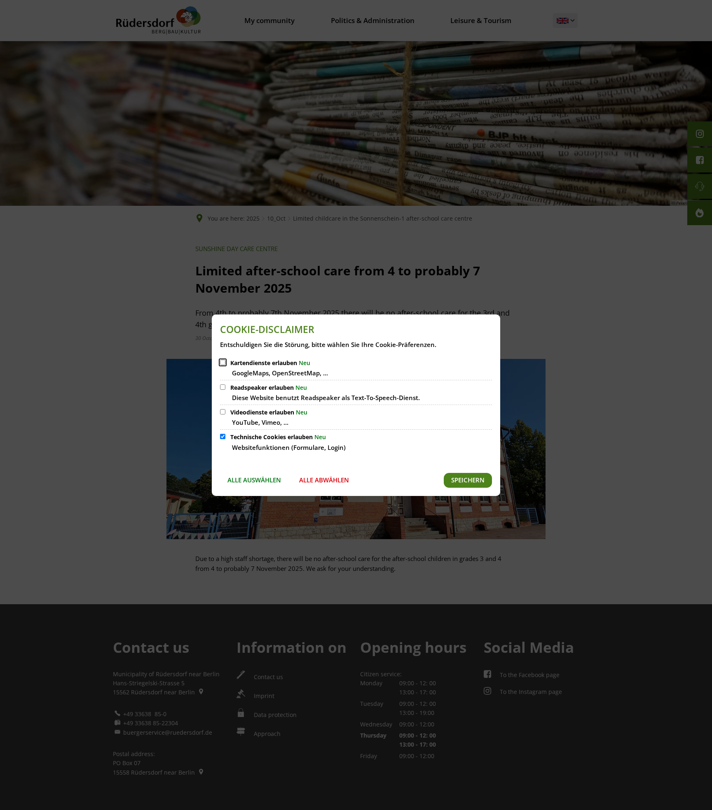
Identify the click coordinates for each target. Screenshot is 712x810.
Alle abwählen (324, 480)
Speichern (468, 480)
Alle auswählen (254, 480)
